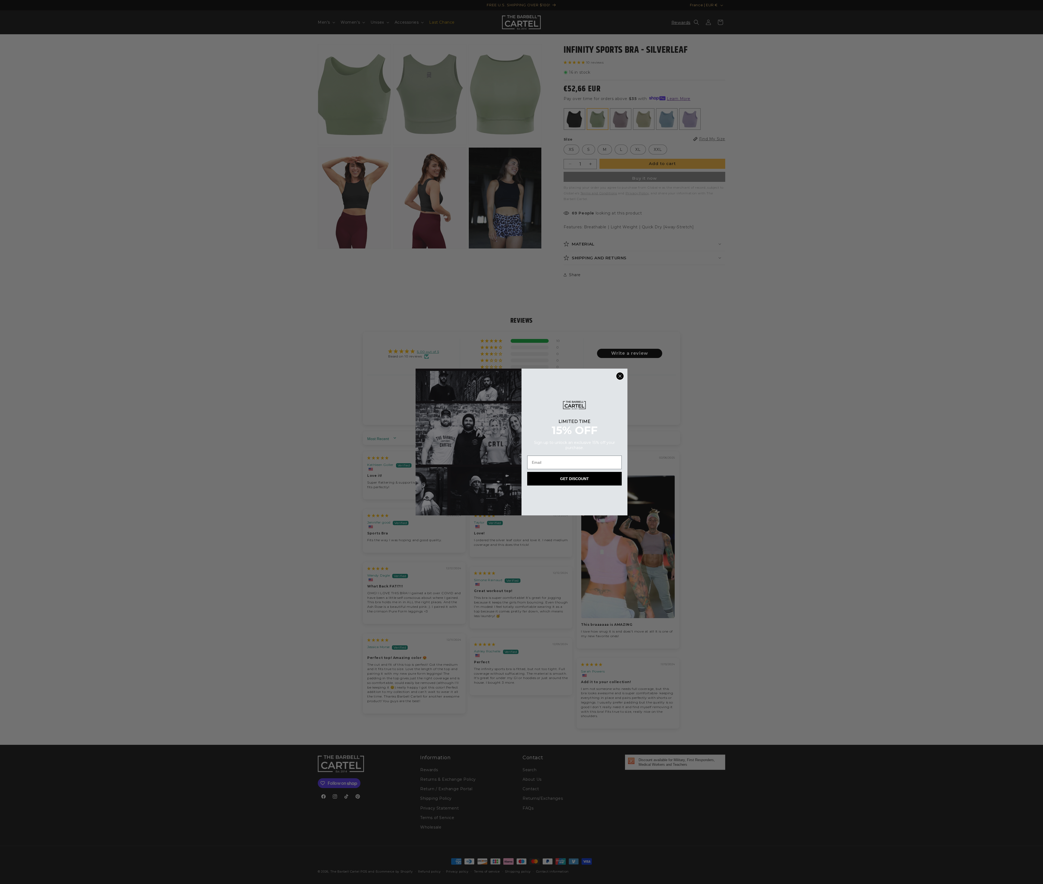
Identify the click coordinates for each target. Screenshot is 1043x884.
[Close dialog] (620, 376)
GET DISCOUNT (574, 479)
